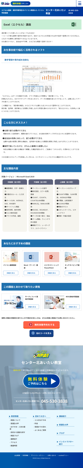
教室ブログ (15, 435)
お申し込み (20, 3)
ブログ (61, 433)
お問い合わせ (51, 455)
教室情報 (14, 416)
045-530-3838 (54, 401)
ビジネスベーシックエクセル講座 (48, 157)
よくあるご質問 (40, 430)
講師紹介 (14, 439)
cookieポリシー (64, 455)
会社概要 (17, 455)
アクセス (14, 442)
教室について (15, 420)
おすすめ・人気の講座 (17, 428)
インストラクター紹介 (66, 442)
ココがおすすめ (40, 420)
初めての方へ (40, 416)
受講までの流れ (40, 427)
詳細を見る (11, 273)
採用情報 (25, 455)
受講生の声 (15, 423)
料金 (36, 423)
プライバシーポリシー (38, 455)
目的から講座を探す (18, 432)
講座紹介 (62, 416)
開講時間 (14, 445)
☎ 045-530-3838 (73, 11)
